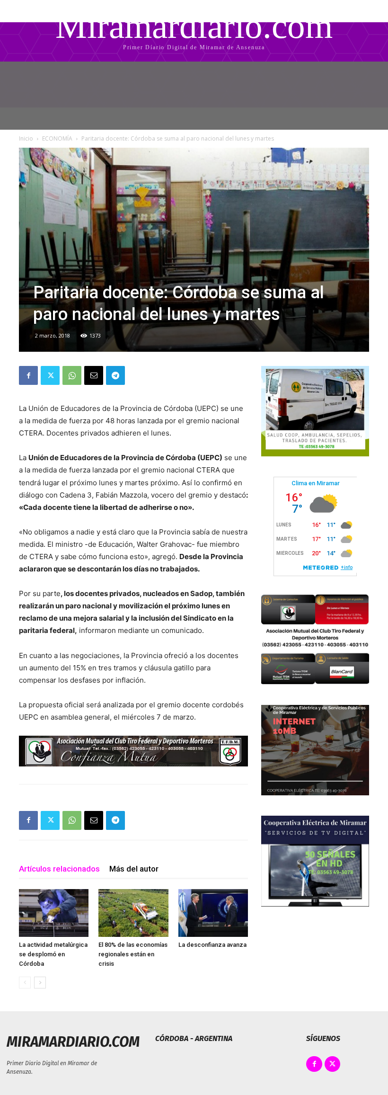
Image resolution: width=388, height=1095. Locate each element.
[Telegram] (115, 375)
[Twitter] (50, 375)
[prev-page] (25, 982)
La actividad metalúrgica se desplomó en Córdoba (53, 954)
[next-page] (40, 982)
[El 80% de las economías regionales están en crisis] (133, 913)
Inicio (26, 138)
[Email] (93, 375)
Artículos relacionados (59, 868)
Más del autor (134, 868)
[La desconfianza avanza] (213, 913)
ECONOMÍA (57, 138)
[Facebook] (28, 375)
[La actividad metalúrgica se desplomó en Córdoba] (53, 913)
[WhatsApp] (71, 375)
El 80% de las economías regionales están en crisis (133, 954)
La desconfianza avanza (212, 944)
